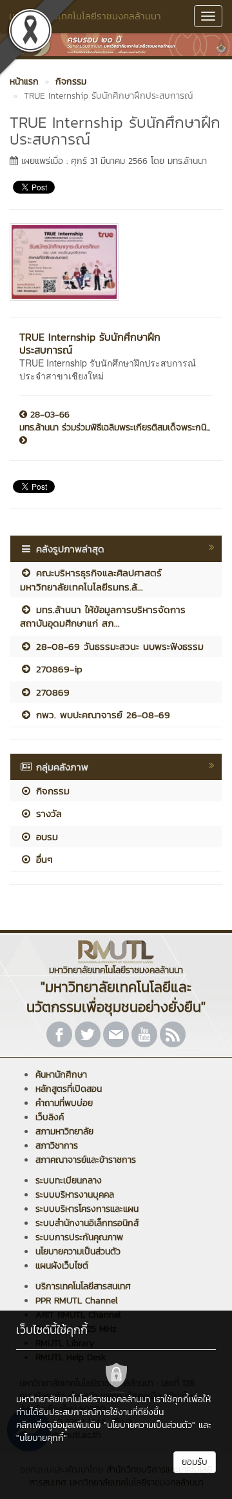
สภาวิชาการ (56, 1145)
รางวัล (47, 813)
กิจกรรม (51, 790)
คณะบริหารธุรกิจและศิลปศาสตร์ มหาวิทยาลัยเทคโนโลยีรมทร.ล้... (91, 579)
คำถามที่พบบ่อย (64, 1103)
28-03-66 (48, 414)
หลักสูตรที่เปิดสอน (68, 1089)
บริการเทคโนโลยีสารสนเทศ (83, 1286)
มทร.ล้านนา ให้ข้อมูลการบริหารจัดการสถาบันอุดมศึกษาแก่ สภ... (103, 616)
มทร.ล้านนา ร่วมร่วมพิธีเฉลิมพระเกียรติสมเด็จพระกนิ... (114, 427)
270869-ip (57, 668)
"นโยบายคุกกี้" (41, 1438)
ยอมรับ (195, 1462)
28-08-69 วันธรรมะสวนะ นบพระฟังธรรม (118, 646)
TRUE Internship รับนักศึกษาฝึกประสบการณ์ (89, 343)
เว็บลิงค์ (49, 1117)
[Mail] (116, 1034)
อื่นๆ (42, 859)
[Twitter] (88, 1034)
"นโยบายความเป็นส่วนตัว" (149, 1425)
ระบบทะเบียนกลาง (68, 1180)
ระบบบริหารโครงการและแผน (87, 1209)
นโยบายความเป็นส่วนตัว (78, 1251)
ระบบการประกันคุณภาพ (79, 1237)
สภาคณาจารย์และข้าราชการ (85, 1160)
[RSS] (173, 1034)
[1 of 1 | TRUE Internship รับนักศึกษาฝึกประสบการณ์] (111, 262)
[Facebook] (59, 1034)
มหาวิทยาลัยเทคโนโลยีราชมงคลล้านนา (85, 15)
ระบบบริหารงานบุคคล (74, 1195)
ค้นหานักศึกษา (61, 1074)
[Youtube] (144, 1034)
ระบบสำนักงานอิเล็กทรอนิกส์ (87, 1223)
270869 (51, 692)
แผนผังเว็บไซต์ (61, 1266)
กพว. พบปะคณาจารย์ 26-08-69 (101, 714)
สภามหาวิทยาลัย (64, 1131)
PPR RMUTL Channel (76, 1300)
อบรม (45, 836)
